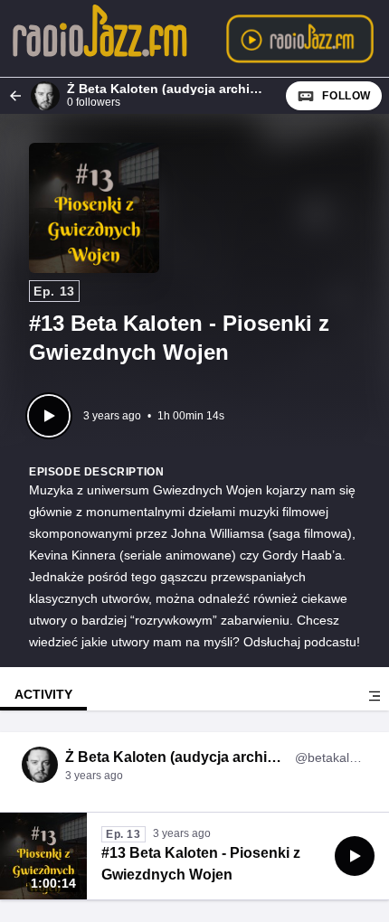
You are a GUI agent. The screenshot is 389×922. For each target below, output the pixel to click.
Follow (346, 95)
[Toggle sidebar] (374, 696)
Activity (43, 694)
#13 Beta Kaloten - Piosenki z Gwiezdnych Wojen (200, 863)
